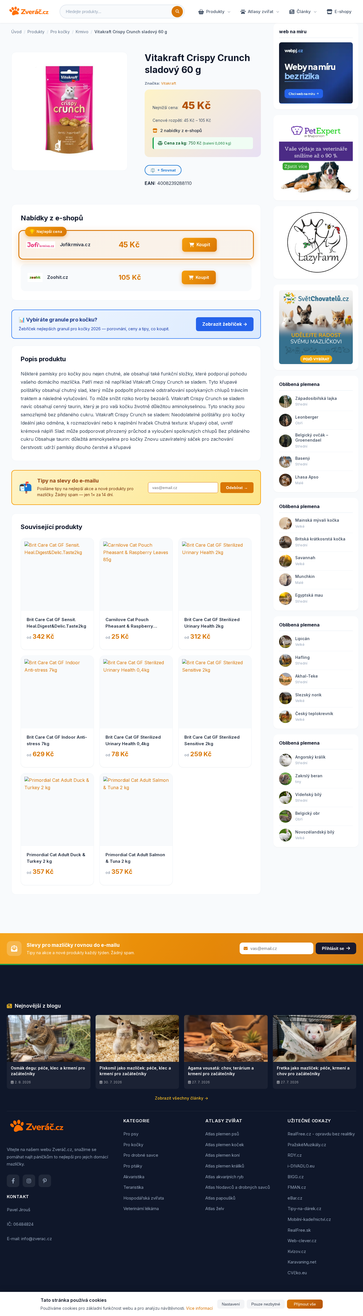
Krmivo (82, 31)
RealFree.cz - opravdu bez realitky (321, 1134)
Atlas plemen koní (222, 1155)
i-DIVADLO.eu (301, 1166)
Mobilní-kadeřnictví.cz (309, 1219)
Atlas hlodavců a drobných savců (237, 1187)
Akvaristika (133, 1176)
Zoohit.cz (57, 277)
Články (304, 11)
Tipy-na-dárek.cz (304, 1208)
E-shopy (343, 11)
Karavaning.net (302, 1262)
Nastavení (231, 1304)
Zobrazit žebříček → (224, 324)
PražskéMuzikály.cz (307, 1144)
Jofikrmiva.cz (75, 244)
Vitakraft (168, 83)
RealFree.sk (299, 1230)
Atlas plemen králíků (224, 1166)
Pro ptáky (132, 1166)
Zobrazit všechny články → (181, 1098)
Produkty (215, 11)
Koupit (203, 244)
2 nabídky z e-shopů (180, 130)
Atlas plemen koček (224, 1144)
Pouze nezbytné (265, 1304)
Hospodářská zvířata (143, 1198)
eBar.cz (295, 1198)
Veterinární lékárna (141, 1208)
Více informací (199, 1308)
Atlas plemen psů (222, 1134)
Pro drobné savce (140, 1155)
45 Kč (196, 105)
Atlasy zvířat (260, 11)
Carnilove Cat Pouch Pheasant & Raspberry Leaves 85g (129, 626)
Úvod (16, 31)
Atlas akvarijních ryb (224, 1176)
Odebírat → (237, 487)
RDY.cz (295, 1155)
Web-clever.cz (302, 1240)
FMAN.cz (297, 1187)
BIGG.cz (296, 1176)
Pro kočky (60, 31)
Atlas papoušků (220, 1198)
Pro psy (130, 1134)
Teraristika (133, 1187)
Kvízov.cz (297, 1251)
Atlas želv (214, 1208)
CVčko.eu (297, 1272)
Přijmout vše (305, 1304)
